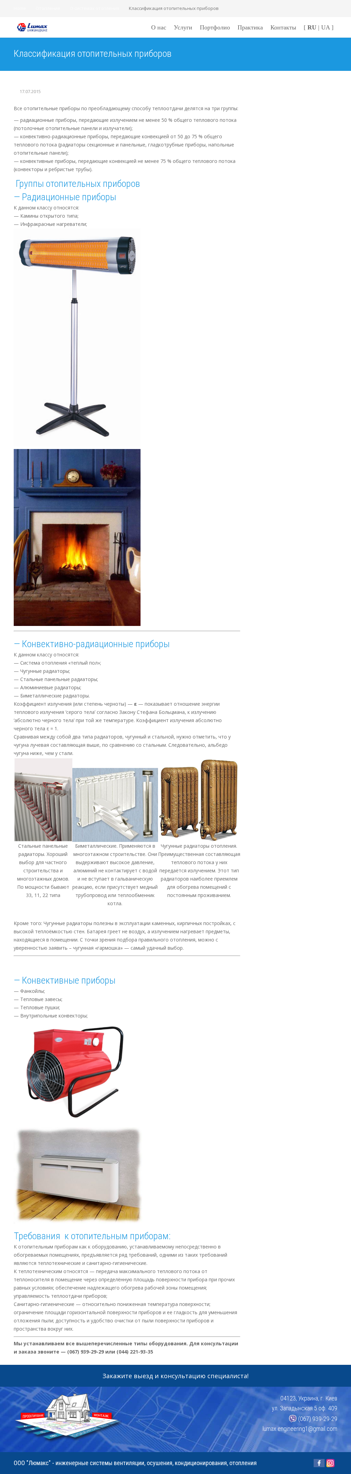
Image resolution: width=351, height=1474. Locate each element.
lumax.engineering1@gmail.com (300, 1428)
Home (20, 8)
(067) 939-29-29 (317, 1418)
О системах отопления (94, 8)
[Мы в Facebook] (319, 1463)
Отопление (48, 8)
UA (325, 27)
